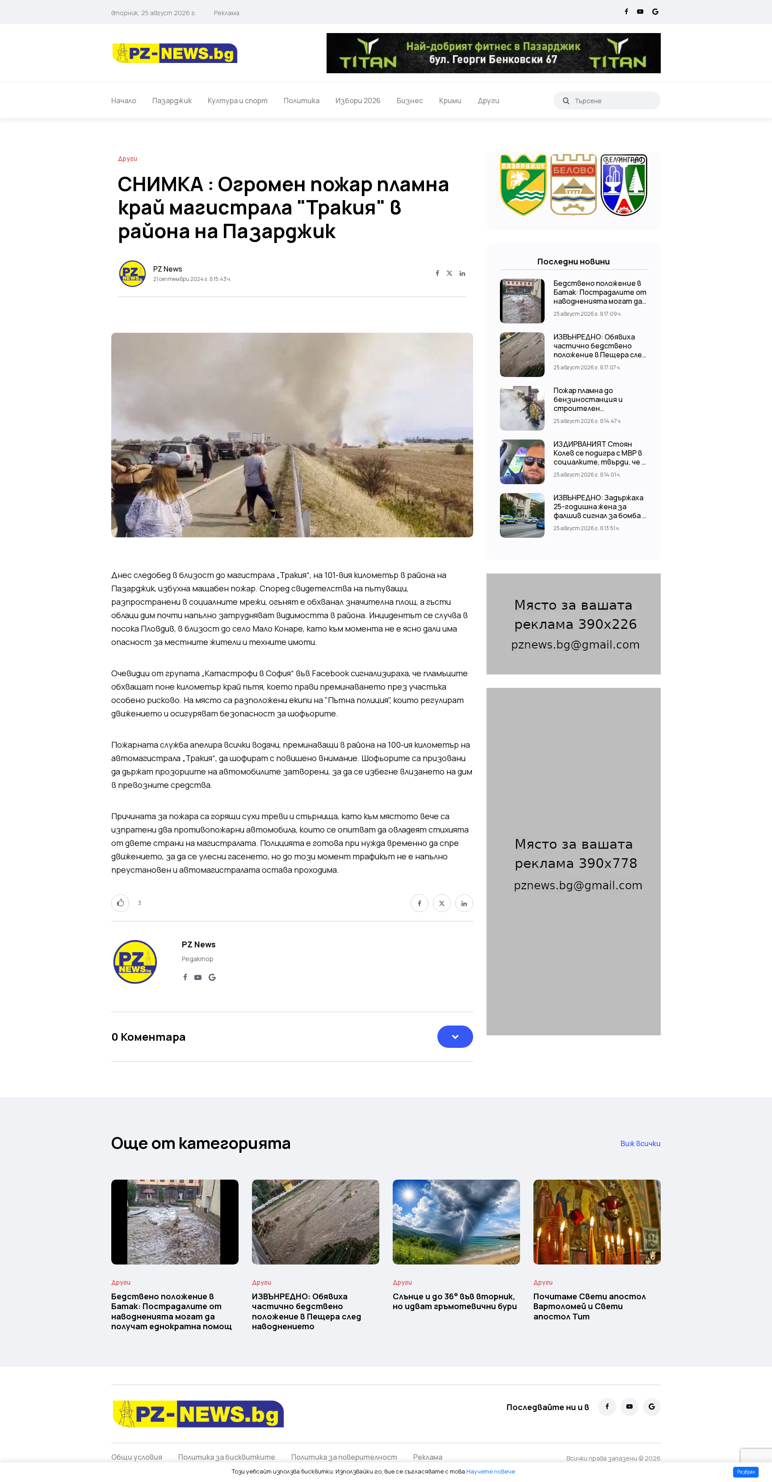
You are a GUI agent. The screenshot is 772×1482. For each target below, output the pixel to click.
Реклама (226, 12)
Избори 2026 (358, 100)
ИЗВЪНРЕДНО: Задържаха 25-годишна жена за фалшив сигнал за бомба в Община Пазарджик (600, 511)
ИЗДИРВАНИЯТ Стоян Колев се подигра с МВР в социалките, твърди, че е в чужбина (600, 457)
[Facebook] (626, 12)
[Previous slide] (127, 437)
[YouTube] (640, 12)
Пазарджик (172, 100)
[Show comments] (455, 1037)
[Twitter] (449, 274)
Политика (301, 100)
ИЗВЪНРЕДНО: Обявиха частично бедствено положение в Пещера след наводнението (600, 350)
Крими (450, 100)
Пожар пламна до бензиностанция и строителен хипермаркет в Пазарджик (588, 408)
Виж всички (641, 1143)
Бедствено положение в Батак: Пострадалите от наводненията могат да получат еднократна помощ (600, 301)
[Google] (655, 12)
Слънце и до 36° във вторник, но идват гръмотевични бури (455, 1301)
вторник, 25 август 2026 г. (153, 12)
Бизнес (410, 100)
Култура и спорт (238, 100)
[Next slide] (457, 437)
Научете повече (490, 1471)
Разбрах (746, 1472)
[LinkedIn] (462, 274)
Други (488, 100)
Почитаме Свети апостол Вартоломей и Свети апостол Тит (589, 1306)
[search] (566, 100)
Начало (123, 100)
